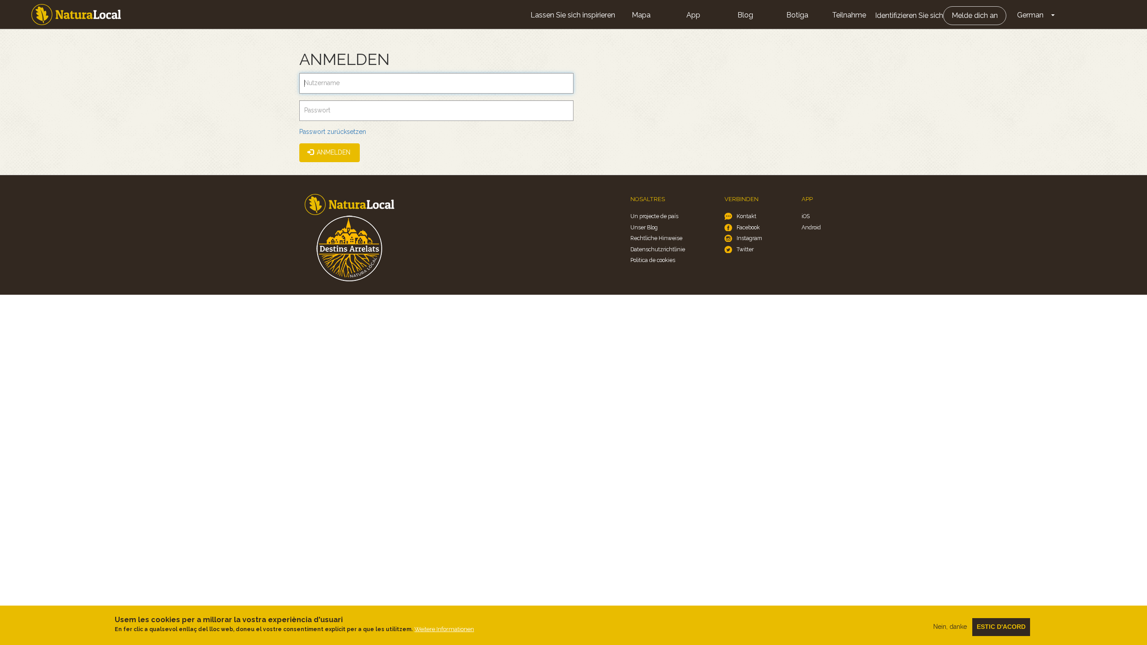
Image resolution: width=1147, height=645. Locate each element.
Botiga (797, 15)
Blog (745, 15)
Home (76, 14)
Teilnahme (849, 15)
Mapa (641, 15)
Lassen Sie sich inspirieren (572, 15)
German (1030, 15)
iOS (806, 216)
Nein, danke (950, 626)
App (693, 15)
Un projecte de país (654, 216)
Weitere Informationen (444, 629)
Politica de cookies (652, 260)
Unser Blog (644, 227)
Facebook (748, 227)
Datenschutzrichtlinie (657, 249)
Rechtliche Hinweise (656, 238)
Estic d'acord (1001, 626)
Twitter (745, 249)
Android (811, 227)
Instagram (749, 238)
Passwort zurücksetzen (332, 131)
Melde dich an (975, 15)
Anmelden (332, 152)
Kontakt (746, 216)
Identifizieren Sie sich (909, 15)
